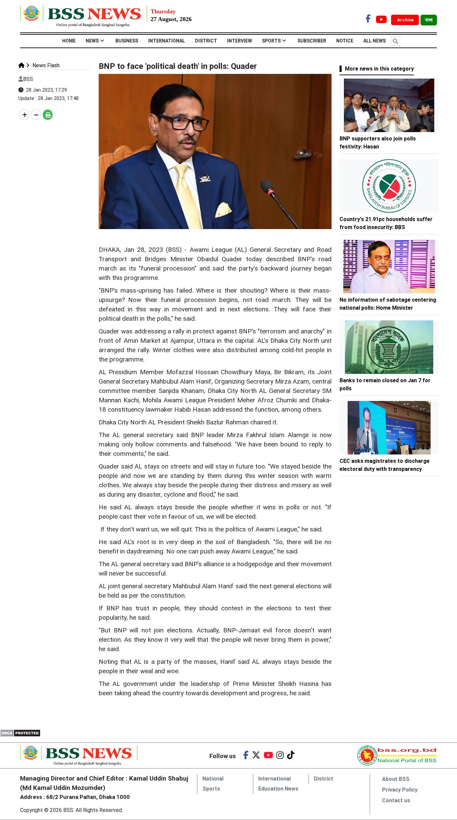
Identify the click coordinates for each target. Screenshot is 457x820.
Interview (239, 40)
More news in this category (379, 69)
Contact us (396, 800)
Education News (278, 789)
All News (374, 40)
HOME (69, 40)
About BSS (395, 779)
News (92, 40)
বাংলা (429, 20)
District (206, 40)
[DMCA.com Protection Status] (20, 732)
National (212, 779)
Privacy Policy (400, 790)
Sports (271, 40)
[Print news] (47, 114)
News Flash (45, 65)
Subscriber (311, 40)
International (166, 40)
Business (126, 40)
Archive (406, 19)
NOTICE (344, 40)
